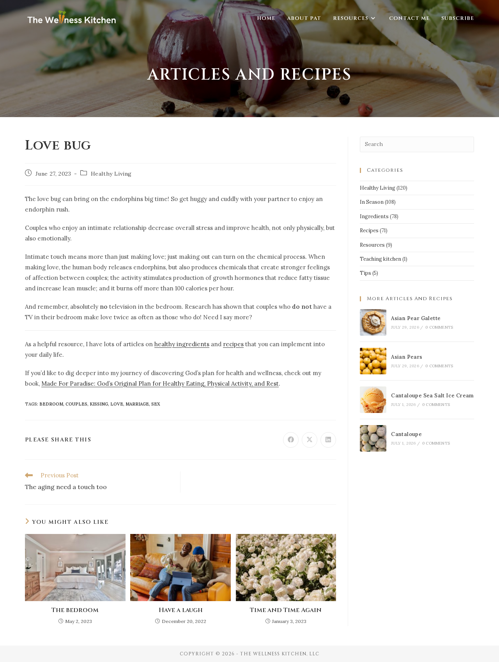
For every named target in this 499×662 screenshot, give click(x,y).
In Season (372, 202)
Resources (372, 245)
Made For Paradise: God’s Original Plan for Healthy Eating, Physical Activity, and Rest (160, 383)
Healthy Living (111, 173)
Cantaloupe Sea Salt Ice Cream (432, 395)
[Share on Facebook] (291, 440)
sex (155, 404)
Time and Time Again (286, 610)
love (116, 404)
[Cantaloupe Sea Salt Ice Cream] (373, 399)
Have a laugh (181, 610)
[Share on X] (309, 440)
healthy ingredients (181, 344)
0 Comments (439, 327)
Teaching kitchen (380, 259)
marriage (137, 404)
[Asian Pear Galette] (373, 322)
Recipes (369, 230)
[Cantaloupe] (373, 438)
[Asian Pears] (373, 361)
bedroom (51, 404)
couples (76, 404)
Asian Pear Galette (416, 318)
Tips (365, 273)
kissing (99, 404)
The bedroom (75, 610)
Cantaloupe (406, 434)
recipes (233, 344)
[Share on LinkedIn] (328, 440)
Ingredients (374, 216)
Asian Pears (406, 357)
